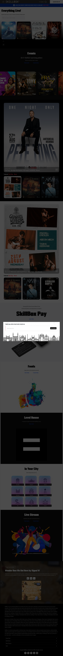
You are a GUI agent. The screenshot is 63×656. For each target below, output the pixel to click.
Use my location (53, 328)
